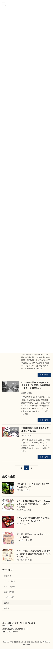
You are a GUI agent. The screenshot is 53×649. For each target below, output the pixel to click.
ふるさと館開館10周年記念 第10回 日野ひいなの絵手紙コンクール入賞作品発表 (34, 504)
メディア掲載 (9, 592)
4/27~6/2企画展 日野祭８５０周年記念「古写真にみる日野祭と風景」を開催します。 (35, 385)
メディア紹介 (9, 597)
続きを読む (44, 375)
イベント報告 (9, 587)
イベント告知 (9, 581)
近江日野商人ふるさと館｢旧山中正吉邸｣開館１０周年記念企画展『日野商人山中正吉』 (33, 554)
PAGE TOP (49, 626)
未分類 (6, 608)
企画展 (6, 603)
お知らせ (7, 576)
